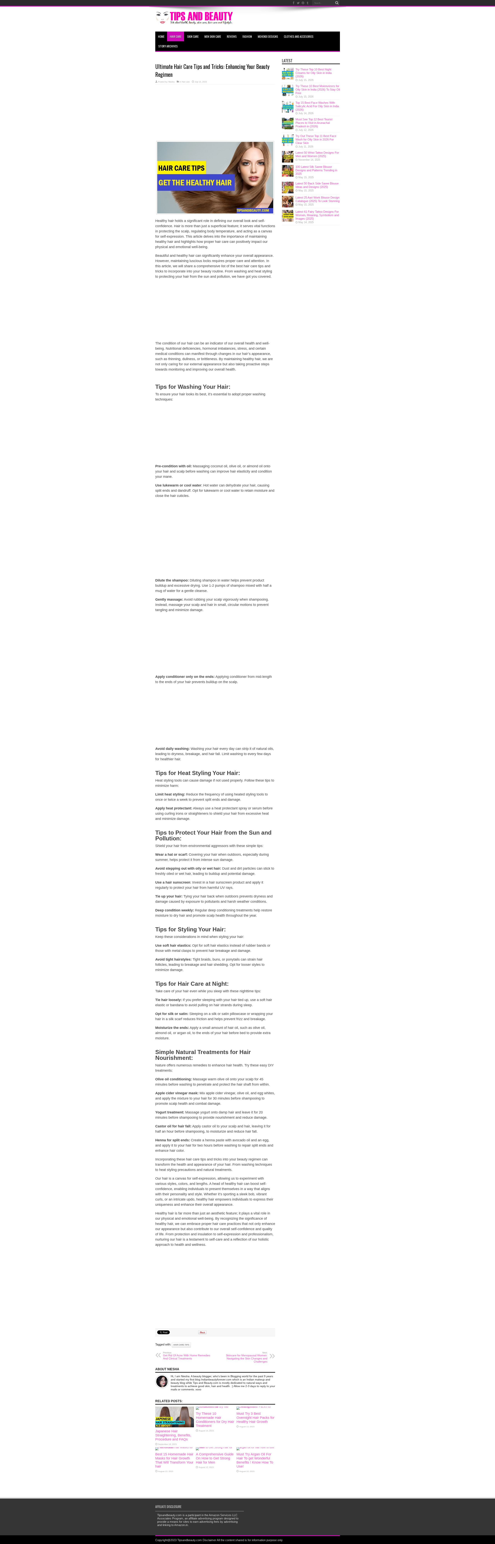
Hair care (175, 36)
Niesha (171, 82)
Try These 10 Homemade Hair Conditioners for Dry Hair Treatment (215, 1420)
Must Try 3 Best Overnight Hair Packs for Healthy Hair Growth (255, 1418)
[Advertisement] (215, 113)
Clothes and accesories (298, 36)
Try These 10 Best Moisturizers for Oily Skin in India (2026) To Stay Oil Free (317, 89)
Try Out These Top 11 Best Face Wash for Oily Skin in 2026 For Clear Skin (315, 139)
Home (161, 36)
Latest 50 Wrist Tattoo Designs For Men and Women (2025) (317, 154)
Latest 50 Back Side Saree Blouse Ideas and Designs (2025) (317, 185)
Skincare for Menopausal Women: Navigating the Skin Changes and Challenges (246, 1357)
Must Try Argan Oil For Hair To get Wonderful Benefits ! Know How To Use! (254, 1460)
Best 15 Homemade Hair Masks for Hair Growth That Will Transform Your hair (174, 1460)
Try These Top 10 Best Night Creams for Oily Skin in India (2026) (313, 73)
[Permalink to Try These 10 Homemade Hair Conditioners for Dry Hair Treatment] (215, 1406)
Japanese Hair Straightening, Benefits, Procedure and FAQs (173, 1435)
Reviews (232, 36)
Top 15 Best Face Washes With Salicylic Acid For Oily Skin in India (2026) (317, 106)
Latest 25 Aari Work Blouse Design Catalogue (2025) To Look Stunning (317, 199)
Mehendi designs (268, 36)
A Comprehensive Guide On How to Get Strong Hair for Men (215, 1458)
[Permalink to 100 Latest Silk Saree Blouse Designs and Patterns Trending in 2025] (288, 175)
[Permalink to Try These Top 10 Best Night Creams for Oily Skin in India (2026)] (288, 78)
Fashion (247, 36)
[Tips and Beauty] (194, 22)
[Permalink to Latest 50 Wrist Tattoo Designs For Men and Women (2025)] (288, 161)
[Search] (337, 3)
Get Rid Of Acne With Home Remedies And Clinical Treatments (186, 1355)
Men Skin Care (212, 36)
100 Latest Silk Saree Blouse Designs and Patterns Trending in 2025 (316, 170)
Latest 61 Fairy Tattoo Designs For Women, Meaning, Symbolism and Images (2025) (317, 215)
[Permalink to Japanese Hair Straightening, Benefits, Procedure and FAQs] (174, 1426)
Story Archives (168, 46)
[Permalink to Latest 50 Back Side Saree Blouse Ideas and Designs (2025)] (288, 192)
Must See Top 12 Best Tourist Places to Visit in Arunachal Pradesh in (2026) (313, 123)
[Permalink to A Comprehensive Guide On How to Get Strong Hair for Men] (215, 1447)
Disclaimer (209, 1540)
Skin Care (193, 36)
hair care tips (181, 1345)
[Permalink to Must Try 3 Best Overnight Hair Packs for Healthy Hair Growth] (255, 1406)
